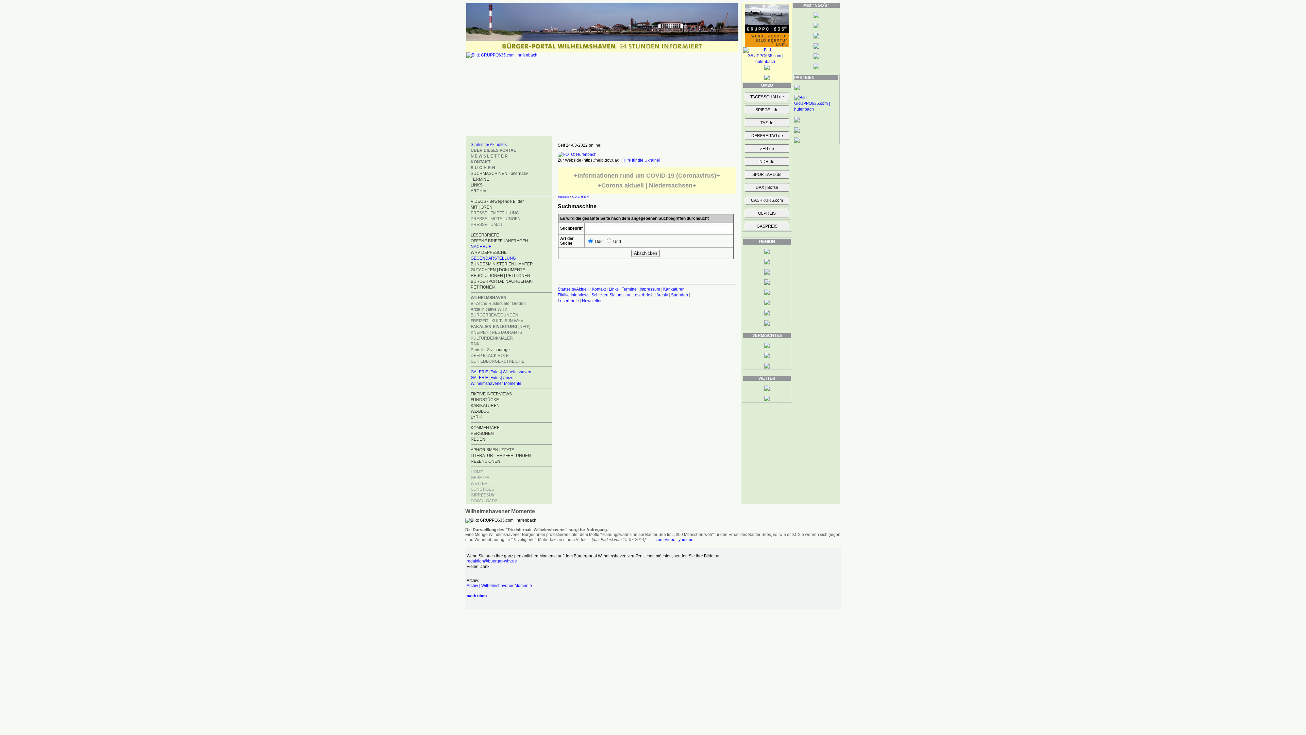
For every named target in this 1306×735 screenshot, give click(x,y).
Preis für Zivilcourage (490, 349)
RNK (475, 344)
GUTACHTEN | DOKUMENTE (498, 269)
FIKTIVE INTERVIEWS (491, 394)
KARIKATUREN (485, 405)
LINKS (477, 185)
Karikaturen (674, 289)
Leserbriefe (569, 300)
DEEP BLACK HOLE (490, 355)
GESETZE (480, 477)
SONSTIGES (482, 489)
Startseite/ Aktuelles (489, 144)
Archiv (662, 295)
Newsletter (592, 300)
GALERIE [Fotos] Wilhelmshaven (501, 372)
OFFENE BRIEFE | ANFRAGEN (499, 241)
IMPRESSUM (483, 495)
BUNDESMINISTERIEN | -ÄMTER (502, 264)
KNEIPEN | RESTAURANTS (496, 332)
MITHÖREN (481, 207)
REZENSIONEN (485, 461)
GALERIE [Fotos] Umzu (492, 377)
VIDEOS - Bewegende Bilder (497, 201)
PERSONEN (482, 433)
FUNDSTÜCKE (485, 399)
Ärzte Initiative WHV (489, 309)
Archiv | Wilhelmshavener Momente (499, 585)
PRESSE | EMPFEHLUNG (495, 213)
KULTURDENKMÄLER (492, 338)
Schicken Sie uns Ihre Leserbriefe (622, 295)
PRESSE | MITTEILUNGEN (496, 218)
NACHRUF (481, 246)
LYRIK (476, 417)
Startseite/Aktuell (573, 289)
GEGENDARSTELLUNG (493, 258)
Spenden (679, 295)
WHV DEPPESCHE (489, 252)
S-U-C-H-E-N (580, 196)
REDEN (478, 439)
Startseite (563, 196)
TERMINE (480, 179)
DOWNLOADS (484, 501)
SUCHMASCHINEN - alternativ (499, 173)
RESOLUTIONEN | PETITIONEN (500, 275)
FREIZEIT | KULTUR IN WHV (497, 320)
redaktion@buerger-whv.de (492, 561)
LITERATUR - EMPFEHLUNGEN (501, 455)
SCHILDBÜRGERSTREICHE (497, 361)
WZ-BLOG (480, 411)
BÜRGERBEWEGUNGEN (494, 315)
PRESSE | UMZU (486, 224)
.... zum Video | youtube (672, 539)
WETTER (479, 483)
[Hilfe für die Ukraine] (640, 160)
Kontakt (599, 289)
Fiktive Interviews (573, 295)
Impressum (650, 289)
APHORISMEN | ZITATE (492, 449)
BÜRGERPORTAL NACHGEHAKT (502, 281)
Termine (629, 289)
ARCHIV (478, 191)
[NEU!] (500, 326)
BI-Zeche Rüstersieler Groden (498, 303)
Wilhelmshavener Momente (496, 383)
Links (614, 289)
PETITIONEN (483, 287)
